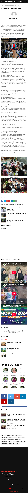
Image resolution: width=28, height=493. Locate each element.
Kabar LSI (23, 437)
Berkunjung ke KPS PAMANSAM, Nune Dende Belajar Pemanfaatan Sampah (15, 220)
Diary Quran (8, 435)
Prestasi (17, 441)
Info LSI (14, 437)
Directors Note (14, 435)
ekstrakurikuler (4, 437)
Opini (9, 441)
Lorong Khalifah (10, 353)
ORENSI (13, 441)
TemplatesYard (17, 488)
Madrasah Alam (8, 5)
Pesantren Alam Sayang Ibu (14, 1)
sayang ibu (16, 18)
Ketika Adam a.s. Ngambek (13, 348)
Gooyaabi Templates (14, 491)
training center (11, 443)
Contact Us (17, 484)
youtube (17, 443)
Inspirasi (18, 437)
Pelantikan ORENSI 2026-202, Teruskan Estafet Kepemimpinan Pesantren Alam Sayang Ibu (16, 414)
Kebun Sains (4, 439)
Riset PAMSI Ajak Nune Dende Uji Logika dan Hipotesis (16, 208)
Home (10, 484)
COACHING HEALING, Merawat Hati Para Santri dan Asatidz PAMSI (16, 426)
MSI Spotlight (4, 441)
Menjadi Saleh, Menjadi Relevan (14, 342)
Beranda (2, 5)
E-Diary (19, 435)
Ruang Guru (23, 441)
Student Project (4, 443)
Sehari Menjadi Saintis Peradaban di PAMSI (16, 213)
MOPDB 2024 (17, 439)
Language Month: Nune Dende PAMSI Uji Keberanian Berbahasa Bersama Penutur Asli (16, 421)
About (13, 484)
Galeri (10, 437)
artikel (3, 435)
